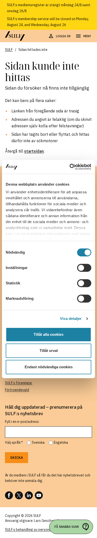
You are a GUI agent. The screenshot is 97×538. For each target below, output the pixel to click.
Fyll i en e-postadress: (22, 421)
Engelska (61, 442)
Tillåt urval (49, 350)
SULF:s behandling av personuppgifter (34, 529)
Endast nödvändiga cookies (49, 367)
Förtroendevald (17, 390)
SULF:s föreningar (18, 383)
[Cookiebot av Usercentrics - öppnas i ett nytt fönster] (69, 167)
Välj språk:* (14, 442)
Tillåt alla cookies (48, 334)
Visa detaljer (71, 318)
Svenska (38, 442)
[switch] (84, 268)
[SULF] (15, 36)
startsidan (34, 151)
